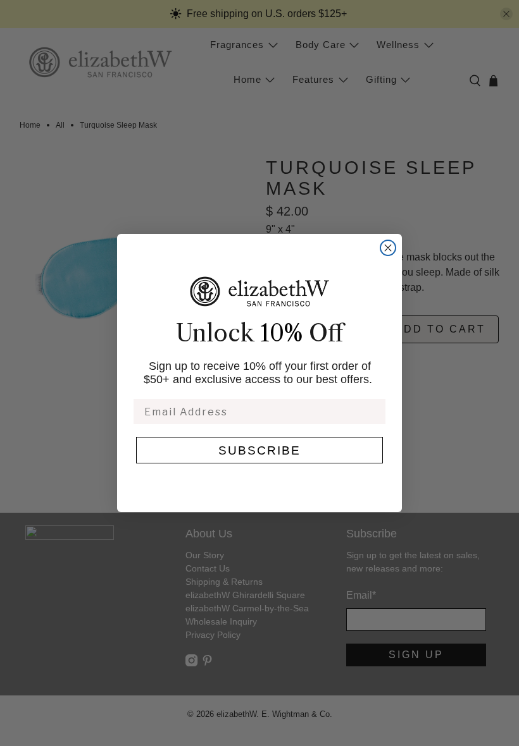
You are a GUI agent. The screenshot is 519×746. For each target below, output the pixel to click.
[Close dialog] (388, 247)
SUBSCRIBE (259, 450)
